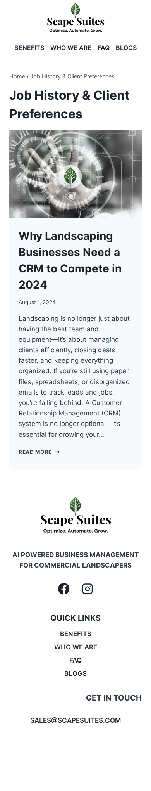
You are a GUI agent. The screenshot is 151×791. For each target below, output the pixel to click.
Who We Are (70, 48)
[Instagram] (87, 589)
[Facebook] (63, 589)
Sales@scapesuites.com (75, 720)
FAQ (104, 48)
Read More (39, 452)
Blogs (126, 48)
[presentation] (75, 174)
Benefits (29, 48)
